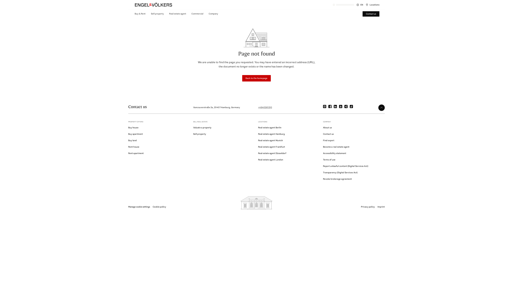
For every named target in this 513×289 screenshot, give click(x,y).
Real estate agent (177, 13)
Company (213, 13)
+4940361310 (265, 107)
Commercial (197, 13)
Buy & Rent (140, 13)
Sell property (157, 13)
